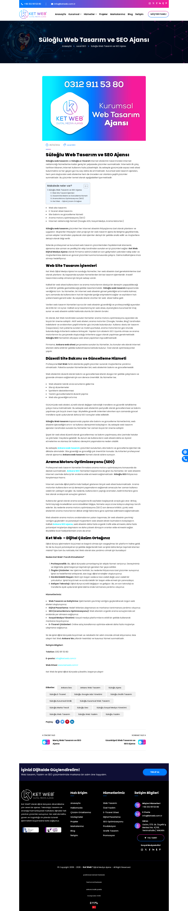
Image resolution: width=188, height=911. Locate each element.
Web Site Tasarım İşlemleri (63, 193)
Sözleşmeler (76, 817)
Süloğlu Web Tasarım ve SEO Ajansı (65, 190)
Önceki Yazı (49, 735)
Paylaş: (49, 722)
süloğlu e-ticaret (58, 694)
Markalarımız (77, 826)
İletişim (74, 835)
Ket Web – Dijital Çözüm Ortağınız (67, 201)
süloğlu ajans (115, 687)
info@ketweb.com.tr (66, 658)
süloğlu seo (82, 707)
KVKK (99, 896)
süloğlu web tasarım (60, 714)
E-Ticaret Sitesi (111, 812)
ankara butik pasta (94, 889)
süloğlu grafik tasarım (121, 694)
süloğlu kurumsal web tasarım (95, 701)
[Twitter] (62, 722)
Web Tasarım (110, 803)
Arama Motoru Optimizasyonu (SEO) (68, 198)
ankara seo (66, 687)
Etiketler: (50, 687)
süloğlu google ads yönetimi (88, 694)
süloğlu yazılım (113, 714)
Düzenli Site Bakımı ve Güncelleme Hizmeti (70, 196)
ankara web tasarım (90, 687)
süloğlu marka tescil (59, 707)
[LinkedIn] (72, 722)
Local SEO (81, 46)
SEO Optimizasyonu (113, 821)
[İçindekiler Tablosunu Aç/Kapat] (84, 186)
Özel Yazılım (109, 807)
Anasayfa (66, 46)
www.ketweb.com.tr (68, 665)
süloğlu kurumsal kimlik (61, 701)
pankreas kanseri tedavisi (94, 875)
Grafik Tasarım (110, 830)
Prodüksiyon (109, 826)
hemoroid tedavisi (94, 882)
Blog (72, 830)
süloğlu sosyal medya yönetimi (111, 707)
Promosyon (109, 835)
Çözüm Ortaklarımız (80, 812)
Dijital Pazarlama (111, 817)
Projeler (74, 821)
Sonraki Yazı (138, 735)
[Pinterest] (67, 722)
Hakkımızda (76, 807)
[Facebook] (58, 722)
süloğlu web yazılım (87, 714)
